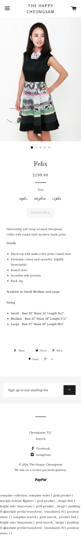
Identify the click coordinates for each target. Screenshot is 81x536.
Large (57, 199)
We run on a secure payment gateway (40, 470)
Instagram (43, 455)
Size (40, 190)
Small (23, 199)
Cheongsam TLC (40, 432)
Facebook (42, 448)
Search (40, 439)
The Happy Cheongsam (40, 8)
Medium (40, 199)
